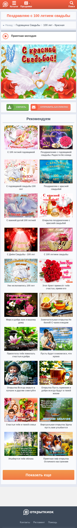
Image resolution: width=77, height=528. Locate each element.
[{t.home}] (38, 512)
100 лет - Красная (53, 25)
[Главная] (4, 4)
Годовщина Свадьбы (28, 25)
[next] (72, 72)
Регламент (39, 522)
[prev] (4, 72)
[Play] (5, 36)
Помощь (52, 522)
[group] (38, 36)
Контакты (25, 522)
